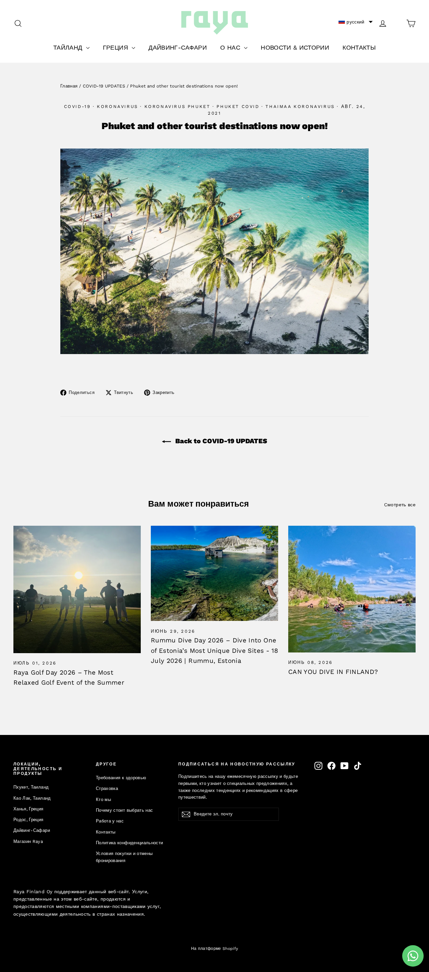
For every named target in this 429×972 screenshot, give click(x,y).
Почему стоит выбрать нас (124, 810)
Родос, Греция (28, 819)
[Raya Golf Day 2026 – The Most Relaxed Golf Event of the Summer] (77, 589)
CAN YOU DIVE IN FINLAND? (333, 672)
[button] (356, 22)
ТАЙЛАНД (68, 47)
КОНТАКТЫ (359, 47)
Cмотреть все (400, 504)
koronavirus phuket (177, 106)
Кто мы (103, 799)
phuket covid (238, 106)
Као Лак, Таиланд (32, 798)
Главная (68, 86)
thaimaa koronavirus (299, 106)
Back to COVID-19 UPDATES (220, 441)
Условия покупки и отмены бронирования (124, 857)
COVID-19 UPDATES (104, 86)
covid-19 (77, 106)
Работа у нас (110, 820)
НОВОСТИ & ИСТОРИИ (295, 47)
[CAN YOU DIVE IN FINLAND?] (352, 589)
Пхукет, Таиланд (31, 787)
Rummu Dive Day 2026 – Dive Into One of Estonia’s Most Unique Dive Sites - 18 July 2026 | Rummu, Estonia (214, 650)
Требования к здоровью (121, 777)
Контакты (106, 832)
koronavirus (117, 106)
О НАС (231, 47)
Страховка (107, 788)
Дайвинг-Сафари (31, 830)
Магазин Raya (28, 841)
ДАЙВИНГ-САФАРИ (177, 47)
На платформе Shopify (214, 948)
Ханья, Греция (28, 808)
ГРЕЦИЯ (116, 47)
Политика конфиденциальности (129, 842)
